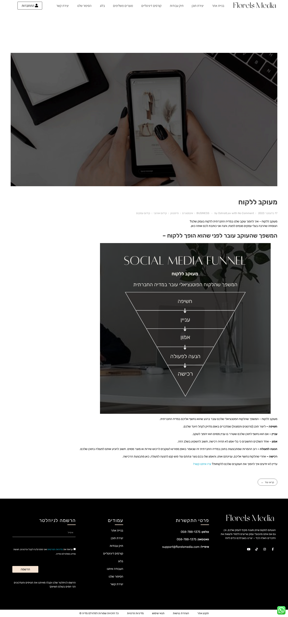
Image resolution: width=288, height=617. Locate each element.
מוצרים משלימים (123, 6)
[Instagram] (265, 549)
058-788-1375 (190, 532)
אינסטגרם (187, 213)
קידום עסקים (143, 213)
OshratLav (225, 213)
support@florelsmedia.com (181, 547)
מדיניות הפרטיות (55, 549)
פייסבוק (174, 213)
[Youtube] (249, 549)
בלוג (102, 6)
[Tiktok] (257, 549)
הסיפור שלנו (84, 6)
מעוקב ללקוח (257, 202)
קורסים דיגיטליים (151, 6)
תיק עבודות (177, 6)
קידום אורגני (160, 213)
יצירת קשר (62, 6)
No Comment (246, 213)
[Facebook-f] (273, 549)
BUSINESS (202, 213)
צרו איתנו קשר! (202, 464)
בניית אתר (218, 6)
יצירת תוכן (198, 6)
